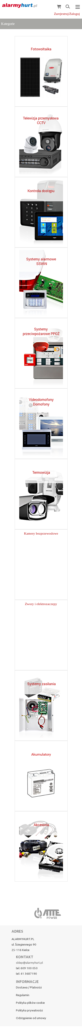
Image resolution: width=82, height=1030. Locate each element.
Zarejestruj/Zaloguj (67, 14)
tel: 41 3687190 (26, 973)
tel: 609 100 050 (27, 968)
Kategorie (8, 24)
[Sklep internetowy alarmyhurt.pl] (18, 5)
